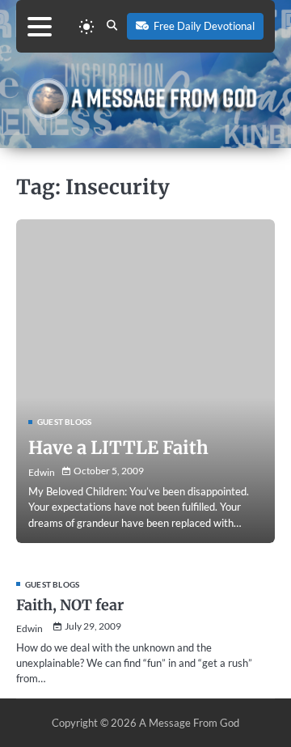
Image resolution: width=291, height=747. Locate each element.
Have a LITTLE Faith (118, 447)
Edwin (41, 472)
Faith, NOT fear (70, 605)
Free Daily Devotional (204, 25)
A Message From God (189, 722)
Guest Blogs (64, 422)
